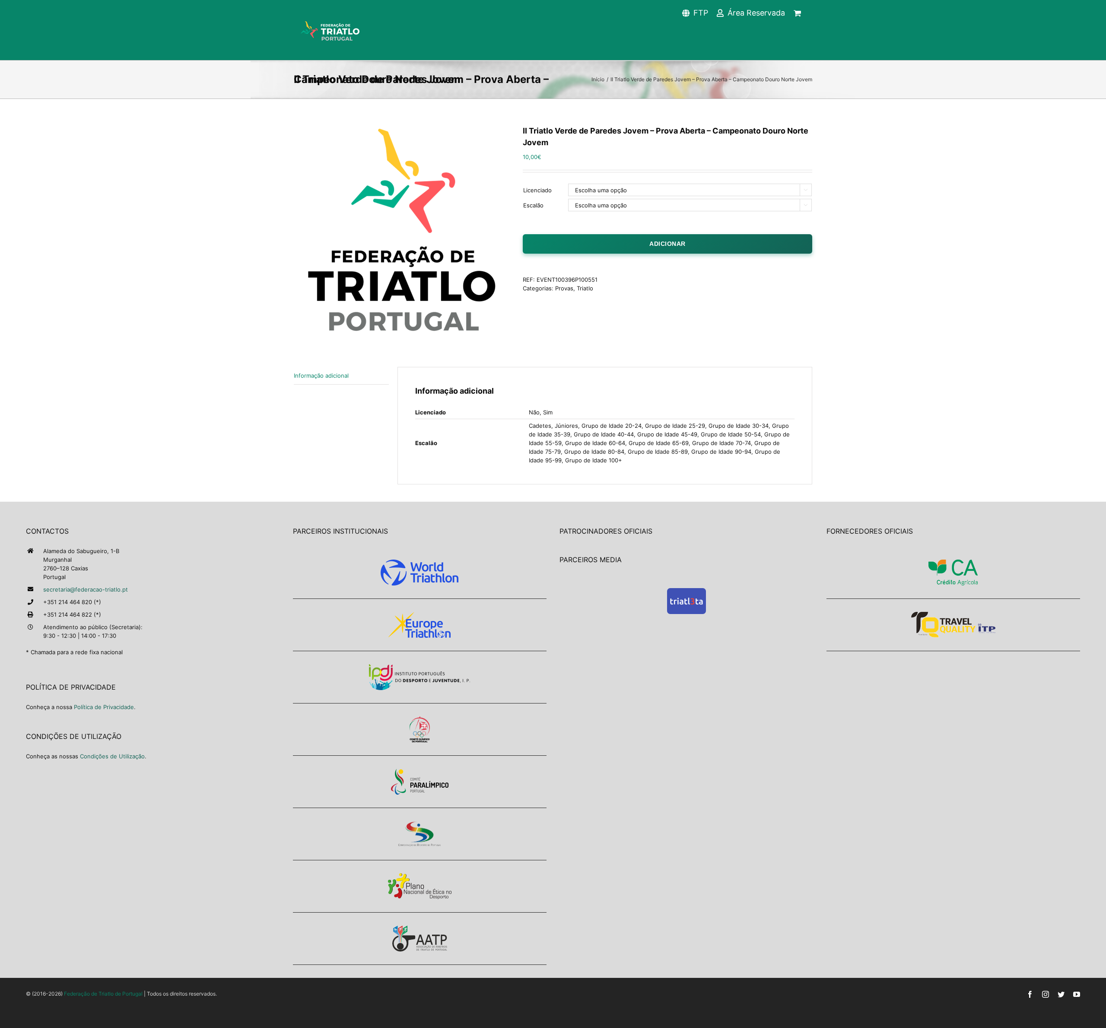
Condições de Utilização (112, 756)
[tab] (341, 376)
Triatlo (585, 288)
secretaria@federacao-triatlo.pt (85, 589)
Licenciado (537, 190)
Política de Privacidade (104, 706)
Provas (564, 288)
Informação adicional (321, 375)
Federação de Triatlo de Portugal (103, 993)
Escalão (533, 205)
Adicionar (667, 243)
